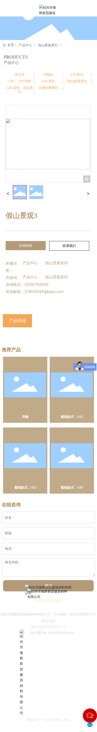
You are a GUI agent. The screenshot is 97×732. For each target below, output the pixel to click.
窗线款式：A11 (25, 487)
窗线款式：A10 (72, 487)
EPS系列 (77, 74)
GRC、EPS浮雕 (19, 81)
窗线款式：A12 (72, 417)
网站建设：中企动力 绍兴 (44, 719)
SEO (67, 719)
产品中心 (25, 45)
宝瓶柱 (48, 74)
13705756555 (36, 285)
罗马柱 (20, 74)
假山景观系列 (48, 45)
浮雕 (25, 417)
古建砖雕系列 (48, 88)
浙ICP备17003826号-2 (49, 627)
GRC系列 (48, 81)
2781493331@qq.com (44, 292)
